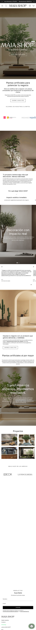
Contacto (3, 622)
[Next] (34, 1)
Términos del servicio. (24, 611)
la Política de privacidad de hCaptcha (10, 611)
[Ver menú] (2, 6)
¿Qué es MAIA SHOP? (6, 627)
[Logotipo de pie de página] (8, 617)
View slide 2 (18, 262)
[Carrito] (33, 6)
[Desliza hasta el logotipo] (10, 117)
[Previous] (2, 1)
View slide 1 (17, 262)
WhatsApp (3, 624)
